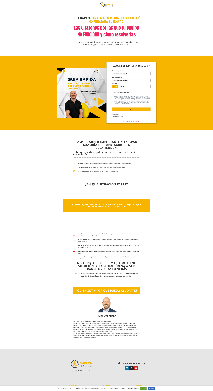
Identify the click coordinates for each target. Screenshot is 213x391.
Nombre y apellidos (117, 71)
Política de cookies (133, 388)
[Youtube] (136, 368)
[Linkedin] (127, 368)
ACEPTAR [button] (143, 388)
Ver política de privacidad (131, 121)
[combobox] (115, 86)
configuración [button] (114, 388)
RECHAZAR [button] (151, 388)
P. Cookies (106, 385)
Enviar (131, 109)
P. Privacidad (73, 385)
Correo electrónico (117, 77)
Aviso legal (139, 385)
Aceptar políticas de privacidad (121, 92)
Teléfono (114, 83)
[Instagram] (131, 368)
